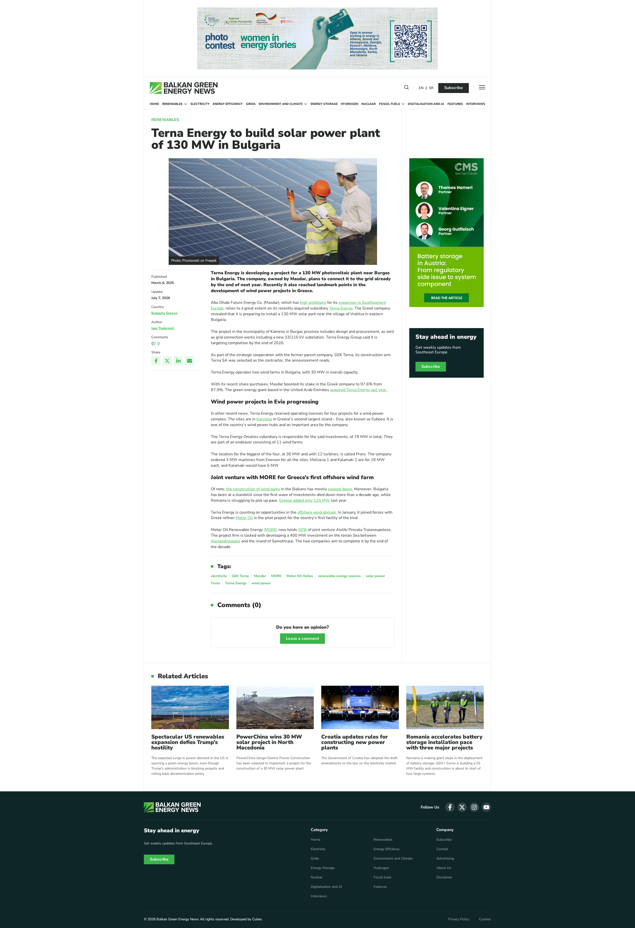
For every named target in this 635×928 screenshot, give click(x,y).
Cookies (485, 919)
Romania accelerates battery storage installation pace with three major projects (444, 742)
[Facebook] (156, 361)
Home (154, 104)
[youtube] (486, 807)
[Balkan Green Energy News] (184, 88)
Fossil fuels (389, 104)
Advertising (445, 859)
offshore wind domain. (317, 512)
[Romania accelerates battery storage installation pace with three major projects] (445, 707)
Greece (171, 313)
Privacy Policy (458, 919)
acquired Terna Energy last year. (358, 390)
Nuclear (368, 104)
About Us (443, 868)
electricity (219, 576)
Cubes (257, 919)
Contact (442, 849)
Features (455, 104)
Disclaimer (444, 877)
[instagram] (474, 807)
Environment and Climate (281, 104)
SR (431, 88)
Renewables (172, 104)
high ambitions (313, 302)
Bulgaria (158, 313)
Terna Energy (235, 583)
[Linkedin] (178, 361)
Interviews (475, 104)
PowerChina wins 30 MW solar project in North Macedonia (269, 742)
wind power (261, 583)
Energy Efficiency (228, 104)
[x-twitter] (462, 807)
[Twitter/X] (167, 361)
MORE (276, 576)
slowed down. (340, 489)
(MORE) (271, 529)
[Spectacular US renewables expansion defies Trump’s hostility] (190, 707)
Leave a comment (302, 638)
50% (302, 529)
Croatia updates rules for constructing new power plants (354, 742)
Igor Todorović (162, 328)
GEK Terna (240, 576)
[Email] (189, 361)
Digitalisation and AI (426, 104)
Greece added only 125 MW (304, 500)
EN (421, 88)
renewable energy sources (339, 576)
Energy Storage (324, 104)
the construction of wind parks (253, 489)
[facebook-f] (450, 807)
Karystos (264, 419)
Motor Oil (244, 518)
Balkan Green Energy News (178, 919)
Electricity (200, 104)
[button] (406, 88)
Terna (215, 583)
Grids (250, 104)
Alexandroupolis (225, 541)
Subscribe (453, 88)
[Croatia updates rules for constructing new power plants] (360, 707)
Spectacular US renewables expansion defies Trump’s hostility (187, 742)
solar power (375, 576)
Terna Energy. (341, 308)
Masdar (260, 576)
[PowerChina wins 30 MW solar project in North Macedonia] (275, 707)
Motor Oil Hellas (299, 576)
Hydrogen (349, 104)
